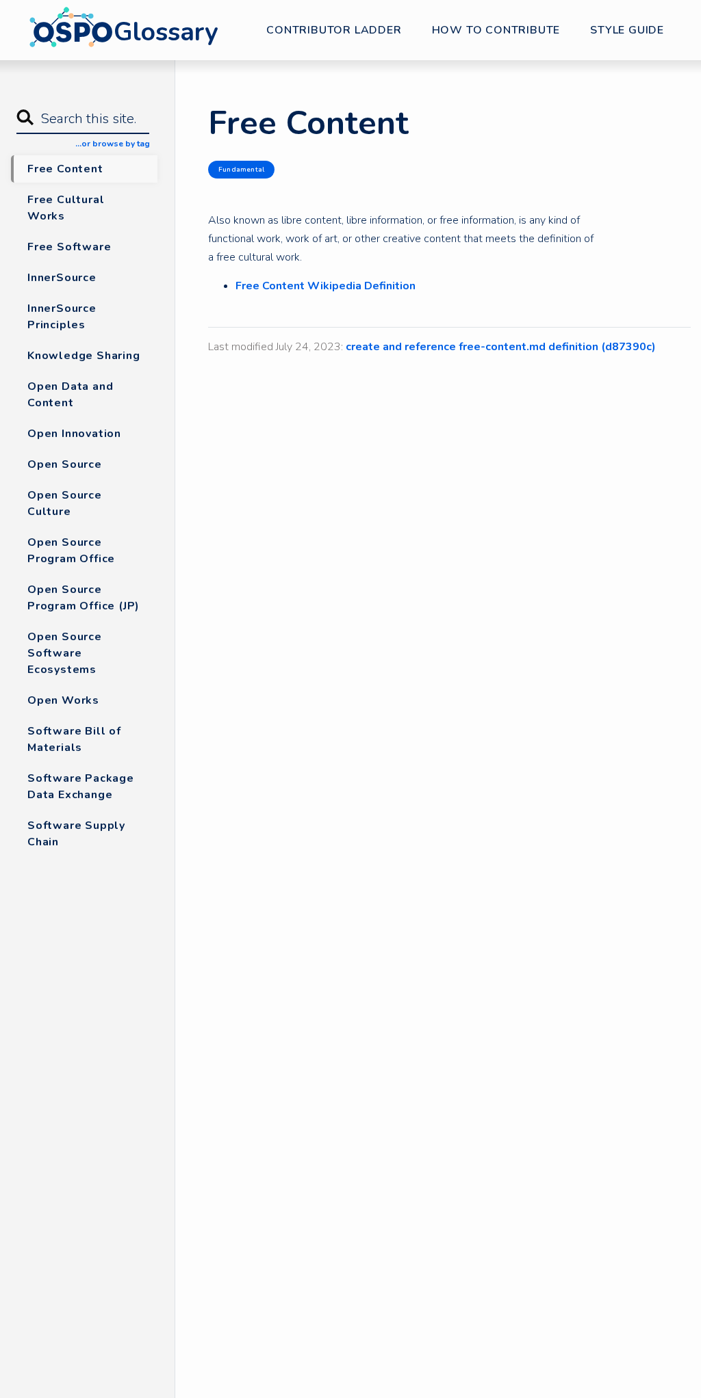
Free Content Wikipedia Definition (325, 285)
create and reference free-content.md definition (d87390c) (501, 346)
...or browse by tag (112, 143)
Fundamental (241, 169)
